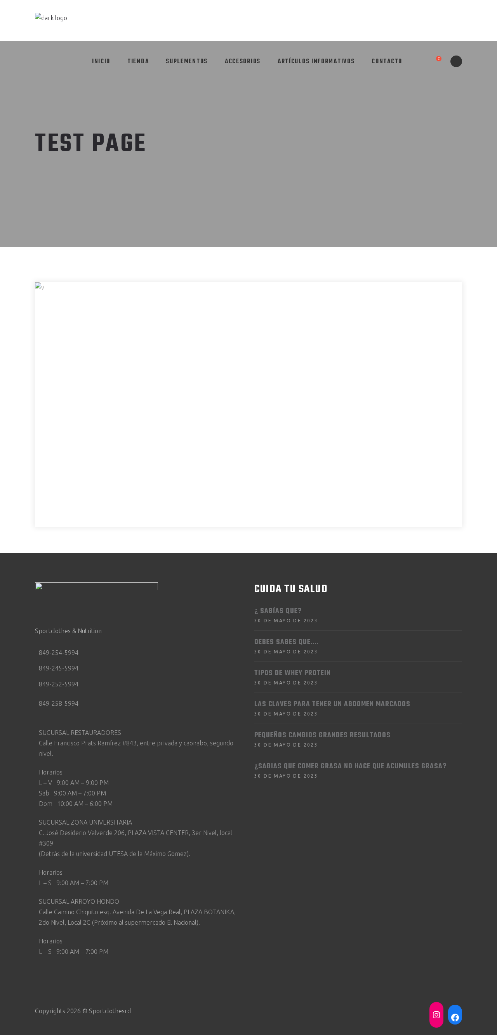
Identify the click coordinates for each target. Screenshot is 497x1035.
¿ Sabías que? (278, 611)
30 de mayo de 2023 (286, 620)
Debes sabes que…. (286, 642)
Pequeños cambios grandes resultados (322, 735)
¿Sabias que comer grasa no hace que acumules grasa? (350, 766)
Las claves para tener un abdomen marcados (332, 704)
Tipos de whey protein (292, 673)
